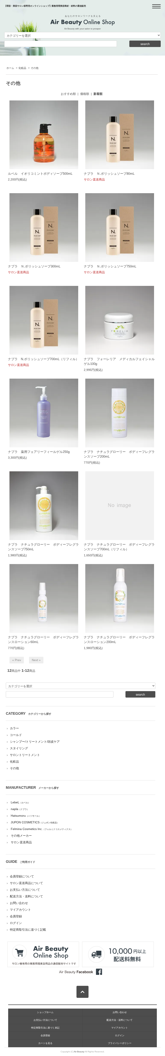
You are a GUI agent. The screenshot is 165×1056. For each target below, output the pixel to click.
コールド (16, 735)
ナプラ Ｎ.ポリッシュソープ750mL (110, 266)
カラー (14, 728)
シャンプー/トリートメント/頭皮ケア (35, 741)
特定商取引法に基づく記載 (28, 929)
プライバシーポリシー (119, 1043)
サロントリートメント (25, 755)
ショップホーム (45, 1012)
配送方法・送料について (26, 896)
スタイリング (19, 748)
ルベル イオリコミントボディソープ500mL (40, 173)
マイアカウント (20, 909)
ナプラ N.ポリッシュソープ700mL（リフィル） (43, 359)
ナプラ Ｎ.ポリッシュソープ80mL (109, 173)
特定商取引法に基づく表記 (45, 1027)
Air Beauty (79, 1051)
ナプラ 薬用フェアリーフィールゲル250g (39, 452)
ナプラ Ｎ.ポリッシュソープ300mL (34, 266)
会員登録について (22, 876)
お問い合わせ (19, 903)
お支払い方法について (25, 889)
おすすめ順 (68, 94)
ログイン (16, 923)
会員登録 (16, 916)
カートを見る (45, 1043)
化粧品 (22, 68)
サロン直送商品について (26, 883)
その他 (34, 68)
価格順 (84, 94)
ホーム (10, 68)
